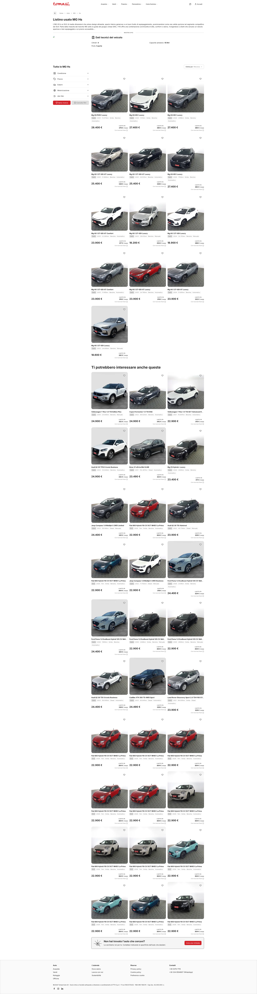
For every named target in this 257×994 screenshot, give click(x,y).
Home (61, 13)
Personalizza (136, 4)
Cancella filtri (81, 103)
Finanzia (124, 4)
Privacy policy (136, 969)
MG (74, 13)
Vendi (114, 4)
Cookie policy (136, 972)
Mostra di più (128, 32)
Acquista (104, 4)
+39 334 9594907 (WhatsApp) (181, 972)
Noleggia (56, 975)
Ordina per (189, 67)
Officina (56, 979)
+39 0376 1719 (175, 969)
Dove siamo (96, 969)
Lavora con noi (97, 972)
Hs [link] (80, 13)
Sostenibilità (96, 975)
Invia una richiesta (193, 943)
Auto (68, 13)
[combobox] (194, 67)
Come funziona (151, 4)
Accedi (199, 4)
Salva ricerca (63, 103)
